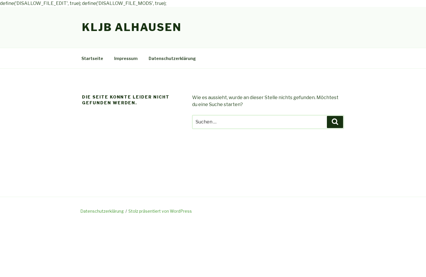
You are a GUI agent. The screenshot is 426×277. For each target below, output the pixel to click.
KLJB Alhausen (131, 27)
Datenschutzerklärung (172, 58)
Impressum (126, 58)
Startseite (92, 58)
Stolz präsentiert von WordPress (160, 211)
